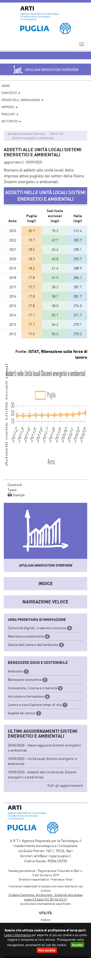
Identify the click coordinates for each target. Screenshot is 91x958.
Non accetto (46, 950)
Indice (45, 583)
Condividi (15, 485)
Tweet (12, 490)
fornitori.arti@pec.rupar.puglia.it (45, 856)
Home (6, 86)
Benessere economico (25, 679)
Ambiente (15, 671)
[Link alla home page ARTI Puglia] (45, 20)
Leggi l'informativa (17, 935)
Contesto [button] (10, 93)
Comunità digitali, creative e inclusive (37, 628)
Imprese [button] (8, 107)
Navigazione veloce (45, 601)
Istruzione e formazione (26, 696)
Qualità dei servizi (21, 713)
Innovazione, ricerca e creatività (32, 688)
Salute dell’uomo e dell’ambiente (33, 644)
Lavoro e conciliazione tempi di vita (35, 704)
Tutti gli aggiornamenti (65, 785)
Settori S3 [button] (10, 121)
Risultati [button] (9, 114)
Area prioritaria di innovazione (37, 619)
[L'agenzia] (45, 819)
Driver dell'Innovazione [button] (21, 100)
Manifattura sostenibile (26, 636)
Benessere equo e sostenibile (38, 662)
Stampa (18, 495)
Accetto (77, 945)
